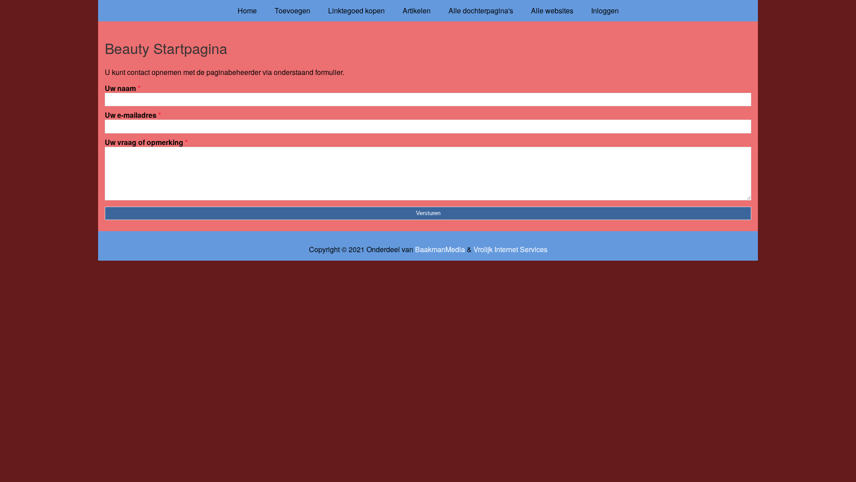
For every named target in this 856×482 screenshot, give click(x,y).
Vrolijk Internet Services (510, 249)
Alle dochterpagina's (481, 10)
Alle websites (552, 10)
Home (247, 10)
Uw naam (122, 88)
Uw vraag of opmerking (146, 142)
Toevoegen (292, 10)
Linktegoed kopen (356, 10)
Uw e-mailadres (133, 115)
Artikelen (417, 10)
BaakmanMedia (440, 249)
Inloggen (605, 10)
